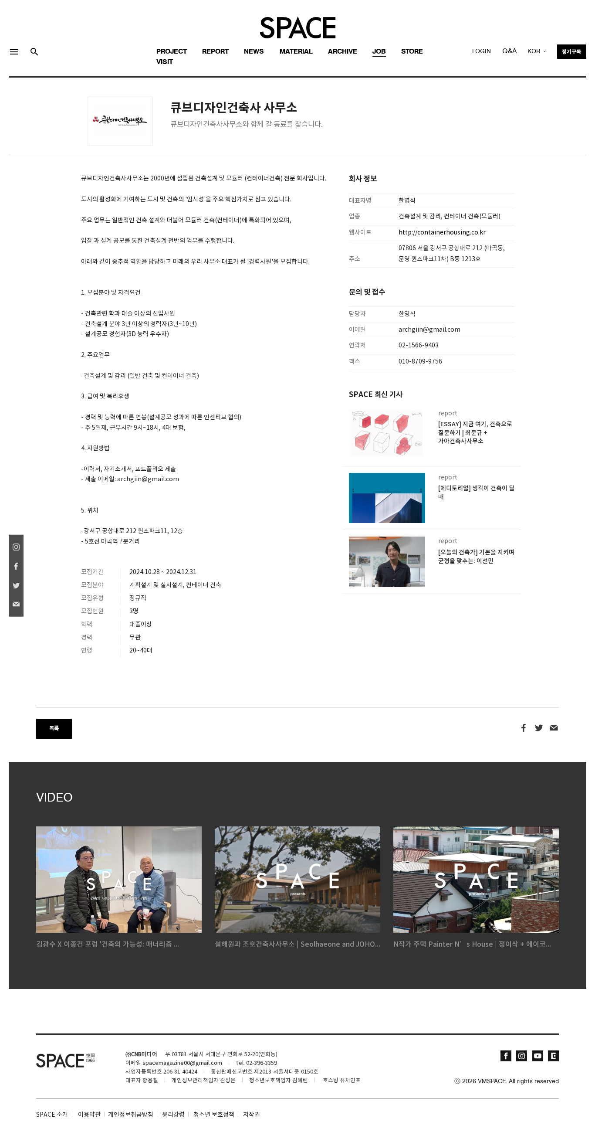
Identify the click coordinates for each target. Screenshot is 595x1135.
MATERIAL (296, 52)
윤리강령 (173, 1114)
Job (379, 52)
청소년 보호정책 (213, 1114)
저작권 (251, 1114)
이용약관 (89, 1114)
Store (412, 52)
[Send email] (554, 728)
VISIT (164, 62)
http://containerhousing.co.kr (442, 232)
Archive (342, 52)
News (254, 52)
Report (215, 52)
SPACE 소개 (52, 1114)
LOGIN (481, 51)
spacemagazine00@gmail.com (182, 1063)
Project (171, 52)
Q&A (509, 51)
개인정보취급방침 (130, 1114)
